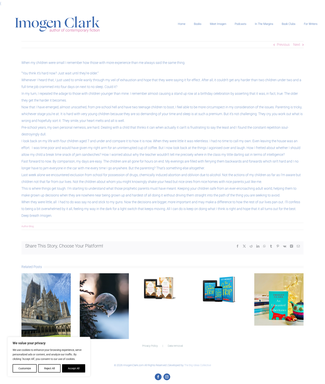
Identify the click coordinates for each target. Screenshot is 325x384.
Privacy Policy (150, 345)
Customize (24, 368)
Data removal (175, 345)
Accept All (73, 368)
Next (296, 45)
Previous (283, 45)
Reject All (49, 368)
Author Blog (27, 226)
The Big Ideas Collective (197, 365)
